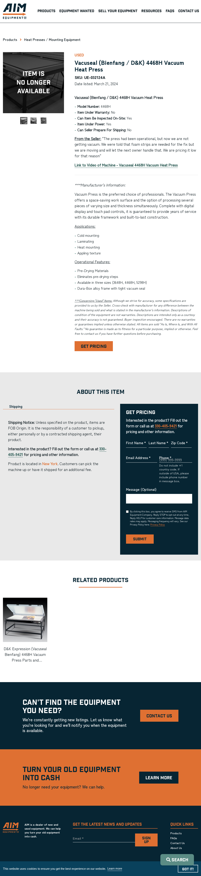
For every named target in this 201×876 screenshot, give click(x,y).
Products (10, 39)
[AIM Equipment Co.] (14, 11)
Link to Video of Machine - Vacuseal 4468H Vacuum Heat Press (126, 165)
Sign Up (146, 840)
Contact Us (159, 716)
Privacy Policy (157, 524)
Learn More (158, 778)
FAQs (173, 838)
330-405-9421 (166, 426)
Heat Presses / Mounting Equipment (52, 39)
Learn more (114, 868)
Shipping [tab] (15, 406)
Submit (140, 539)
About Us (176, 848)
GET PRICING (94, 346)
